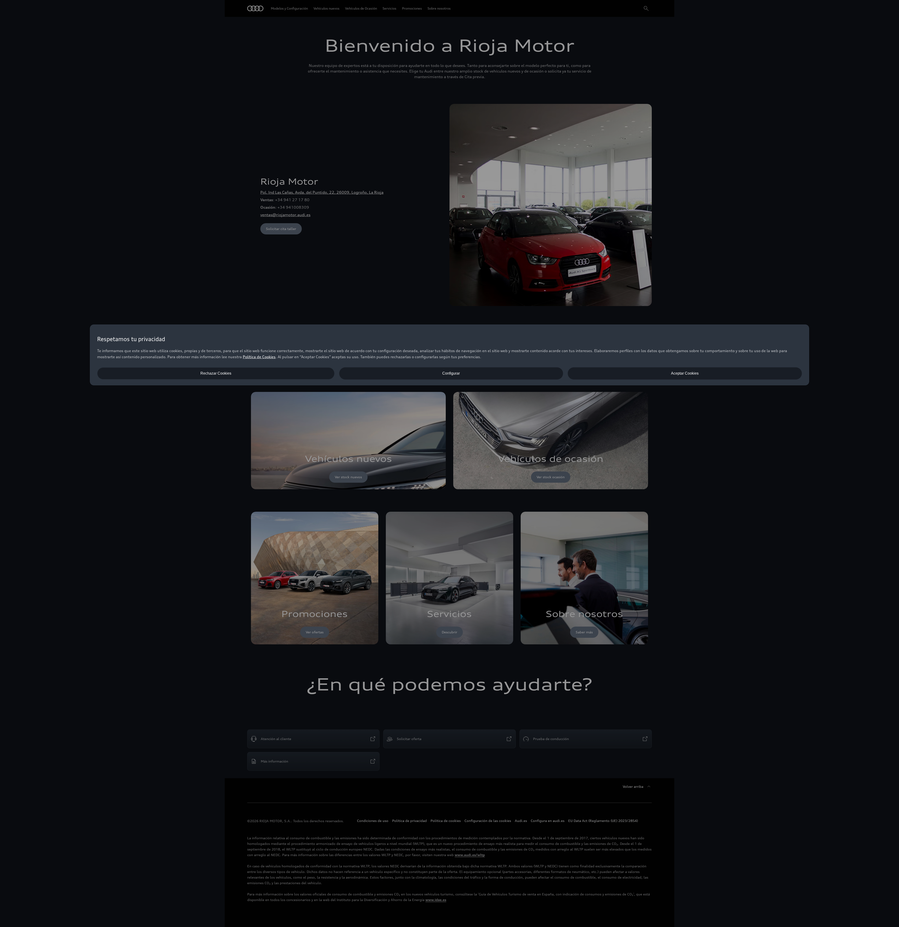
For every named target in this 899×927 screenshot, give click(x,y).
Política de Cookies (259, 356)
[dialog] (449, 355)
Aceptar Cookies (685, 373)
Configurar (451, 373)
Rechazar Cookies (215, 373)
